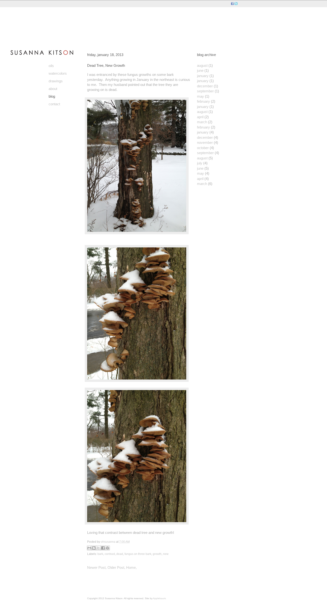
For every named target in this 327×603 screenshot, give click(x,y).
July (199, 163)
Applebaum (159, 598)
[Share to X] (98, 548)
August (202, 65)
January (203, 76)
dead (119, 554)
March (202, 122)
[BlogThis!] (93, 548)
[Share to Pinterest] (107, 548)
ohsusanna (108, 541)
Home (131, 567)
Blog (52, 96)
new (166, 554)
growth (157, 554)
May (200, 96)
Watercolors (58, 73)
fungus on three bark (137, 554)
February (203, 101)
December (205, 86)
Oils (51, 66)
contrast (110, 554)
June (200, 70)
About (53, 89)
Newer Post (96, 567)
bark (100, 554)
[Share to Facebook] (103, 548)
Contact (54, 104)
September (205, 91)
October (203, 148)
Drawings (56, 81)
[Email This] (89, 548)
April (200, 117)
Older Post (115, 567)
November (205, 142)
